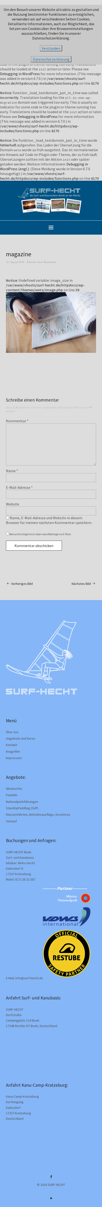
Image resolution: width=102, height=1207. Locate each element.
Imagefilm (13, 751)
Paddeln (11, 795)
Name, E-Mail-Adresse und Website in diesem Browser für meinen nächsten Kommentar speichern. (49, 520)
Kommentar (17, 420)
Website (12, 504)
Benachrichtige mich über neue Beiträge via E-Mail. (40, 534)
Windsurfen (14, 788)
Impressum (14, 758)
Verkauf (11, 821)
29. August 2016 (15, 262)
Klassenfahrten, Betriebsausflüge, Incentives (38, 814)
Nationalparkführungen (22, 802)
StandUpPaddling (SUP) (22, 808)
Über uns (12, 732)
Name (12, 470)
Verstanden (51, 48)
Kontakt (11, 745)
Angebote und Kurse (20, 738)
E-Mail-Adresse (19, 487)
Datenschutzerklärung (51, 59)
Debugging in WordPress (20, 73)
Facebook (51, 1178)
